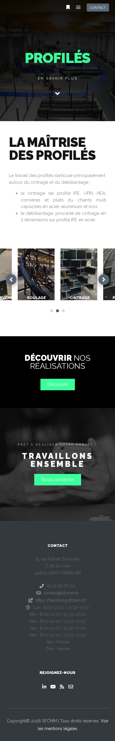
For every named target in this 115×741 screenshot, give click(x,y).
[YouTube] (53, 686)
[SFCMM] (15, 7)
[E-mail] (71, 686)
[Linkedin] (44, 686)
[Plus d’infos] (68, 7)
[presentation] (52, 311)
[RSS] (62, 686)
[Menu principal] (78, 7)
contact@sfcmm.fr (61, 593)
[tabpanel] (79, 274)
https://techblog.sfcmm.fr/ (61, 600)
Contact (98, 8)
